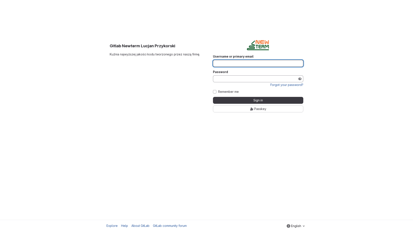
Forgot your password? (286, 85)
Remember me (228, 91)
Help (124, 225)
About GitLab (140, 225)
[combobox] (296, 226)
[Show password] (299, 78)
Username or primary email (233, 56)
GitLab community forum (170, 225)
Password (220, 72)
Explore (112, 225)
